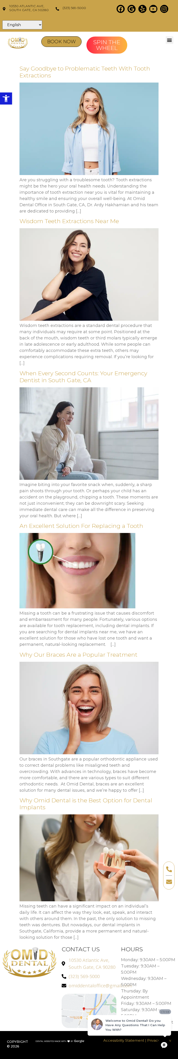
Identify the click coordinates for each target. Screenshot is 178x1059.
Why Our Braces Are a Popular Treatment (78, 654)
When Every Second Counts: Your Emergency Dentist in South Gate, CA (83, 377)
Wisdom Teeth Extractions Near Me (69, 221)
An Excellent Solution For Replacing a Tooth (81, 525)
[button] (6, 98)
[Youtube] (153, 9)
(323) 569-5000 (74, 8)
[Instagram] (164, 9)
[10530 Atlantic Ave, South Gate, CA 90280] (4, 9)
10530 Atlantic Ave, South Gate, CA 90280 (29, 8)
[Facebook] (121, 9)
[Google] (131, 9)
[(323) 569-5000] (57, 9)
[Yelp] (142, 9)
